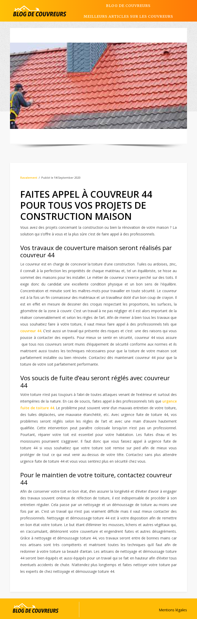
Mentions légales (173, 609)
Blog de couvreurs (128, 5)
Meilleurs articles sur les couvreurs (128, 16)
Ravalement (28, 177)
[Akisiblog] (40, 11)
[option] (98, 86)
